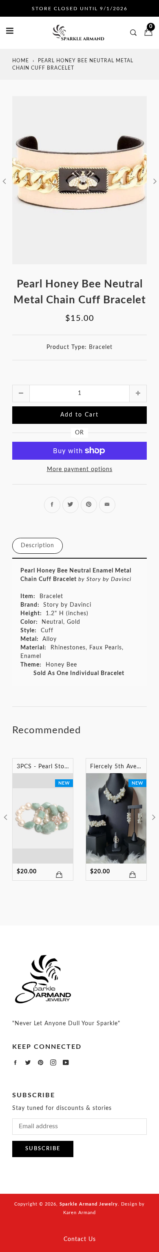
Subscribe (42, 1148)
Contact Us (80, 1239)
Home (20, 60)
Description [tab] (37, 545)
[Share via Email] (107, 505)
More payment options (80, 469)
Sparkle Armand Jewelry (89, 1204)
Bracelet (101, 347)
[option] (79, 180)
